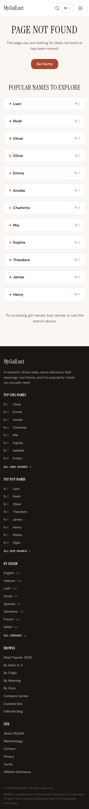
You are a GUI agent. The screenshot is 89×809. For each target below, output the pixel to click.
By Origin (10, 673)
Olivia (12, 404)
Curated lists (13, 704)
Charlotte (15, 427)
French (12, 619)
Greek (11, 596)
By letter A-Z (13, 665)
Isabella (14, 450)
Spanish (12, 604)
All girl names (16, 467)
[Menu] (80, 8)
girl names (36, 315)
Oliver (12, 504)
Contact (10, 749)
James (13, 519)
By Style (10, 688)
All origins (13, 635)
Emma (13, 412)
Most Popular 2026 (18, 657)
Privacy (9, 756)
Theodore (15, 512)
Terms (8, 764)
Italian (10, 627)
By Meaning (12, 680)
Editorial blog (13, 711)
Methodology (13, 741)
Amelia (13, 420)
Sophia (13, 443)
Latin (10, 588)
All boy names (15, 551)
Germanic (14, 611)
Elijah (12, 543)
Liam (12, 489)
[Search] (57, 8)
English (12, 573)
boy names (56, 315)
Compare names (16, 696)
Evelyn (13, 458)
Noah (12, 496)
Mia (11, 435)
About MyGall (14, 733)
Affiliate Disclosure (17, 772)
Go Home (45, 63)
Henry (13, 527)
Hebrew (12, 581)
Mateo (13, 535)
